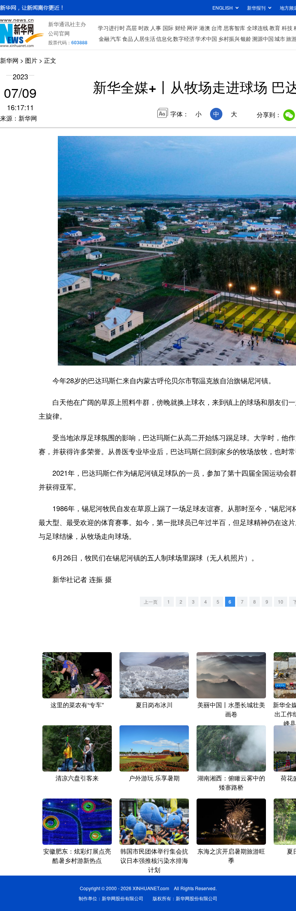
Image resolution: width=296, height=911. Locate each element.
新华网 (9, 60)
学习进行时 (111, 28)
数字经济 (184, 38)
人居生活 (144, 38)
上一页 (151, 601)
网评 (192, 28)
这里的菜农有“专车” (77, 704)
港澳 (204, 28)
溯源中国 (263, 38)
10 (280, 601)
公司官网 (59, 33)
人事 (155, 28)
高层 (131, 28)
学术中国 (206, 38)
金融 (104, 38)
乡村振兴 (229, 38)
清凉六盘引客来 (77, 777)
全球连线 (257, 28)
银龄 (245, 38)
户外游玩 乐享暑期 (154, 777)
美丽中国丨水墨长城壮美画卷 (231, 709)
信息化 (164, 38)
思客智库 (234, 28)
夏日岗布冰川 (154, 704)
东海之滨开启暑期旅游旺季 (231, 856)
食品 (127, 38)
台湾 (216, 28)
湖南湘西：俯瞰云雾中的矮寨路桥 (231, 782)
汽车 (115, 38)
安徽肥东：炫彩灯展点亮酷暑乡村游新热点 (77, 856)
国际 (168, 28)
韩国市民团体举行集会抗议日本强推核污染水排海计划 (154, 860)
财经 (180, 28)
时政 (143, 28)
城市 (279, 38)
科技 (287, 28)
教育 (274, 28)
